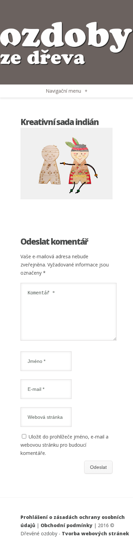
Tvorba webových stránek (95, 533)
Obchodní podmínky (66, 525)
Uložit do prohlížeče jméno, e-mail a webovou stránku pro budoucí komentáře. (64, 444)
